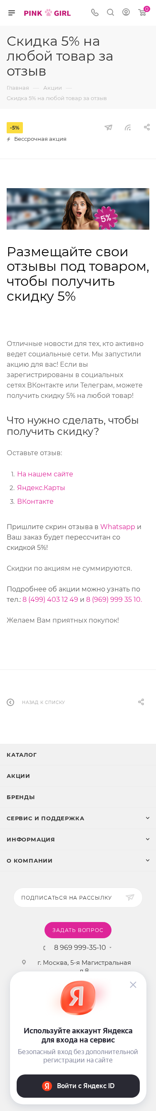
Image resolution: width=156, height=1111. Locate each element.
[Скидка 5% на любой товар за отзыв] (78, 208)
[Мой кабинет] (126, 13)
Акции (18, 776)
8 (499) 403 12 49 (50, 599)
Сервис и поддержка (45, 818)
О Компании (30, 860)
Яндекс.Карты (41, 488)
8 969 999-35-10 (80, 947)
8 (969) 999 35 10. (114, 599)
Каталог (22, 754)
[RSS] (128, 127)
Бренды (21, 797)
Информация (31, 839)
